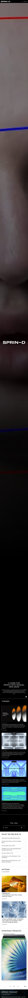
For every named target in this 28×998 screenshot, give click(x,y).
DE (23, 1)
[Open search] (21, 1)
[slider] (14, 825)
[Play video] (4, 828)
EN (25, 1)
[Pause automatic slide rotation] (25, 986)
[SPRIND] (7, 1)
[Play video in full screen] (24, 828)
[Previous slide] (10, 986)
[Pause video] (26, 697)
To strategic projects (9, 934)
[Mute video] (22, 828)
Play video (14, 823)
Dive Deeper (6, 871)
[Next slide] (17, 986)
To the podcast (7, 994)
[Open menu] (26, 1)
